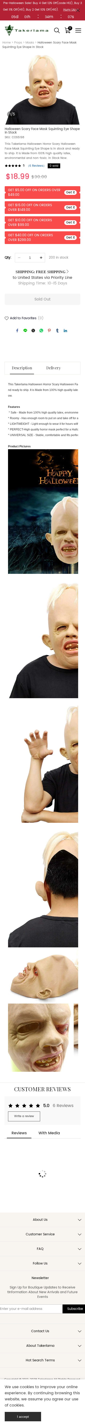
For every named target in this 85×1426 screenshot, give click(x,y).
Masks (30, 42)
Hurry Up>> (71, 10)
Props (18, 42)
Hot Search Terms (40, 1360)
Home (6, 42)
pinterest (49, 330)
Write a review (24, 1116)
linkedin (65, 330)
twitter (33, 330)
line (25, 330)
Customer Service (40, 1234)
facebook (17, 330)
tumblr (57, 330)
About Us (40, 1219)
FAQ (40, 1249)
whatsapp (41, 330)
